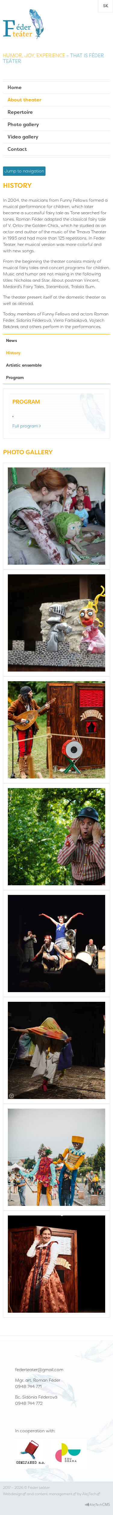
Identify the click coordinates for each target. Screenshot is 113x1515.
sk (105, 5)
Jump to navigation (24, 171)
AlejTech (89, 1494)
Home (15, 87)
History (13, 352)
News (11, 340)
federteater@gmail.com (39, 1369)
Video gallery (23, 137)
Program (15, 377)
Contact (17, 149)
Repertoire (20, 112)
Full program (25, 426)
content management (54, 1494)
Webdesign (12, 1494)
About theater (24, 100)
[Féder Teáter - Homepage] (23, 23)
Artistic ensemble (24, 365)
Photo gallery (23, 124)
